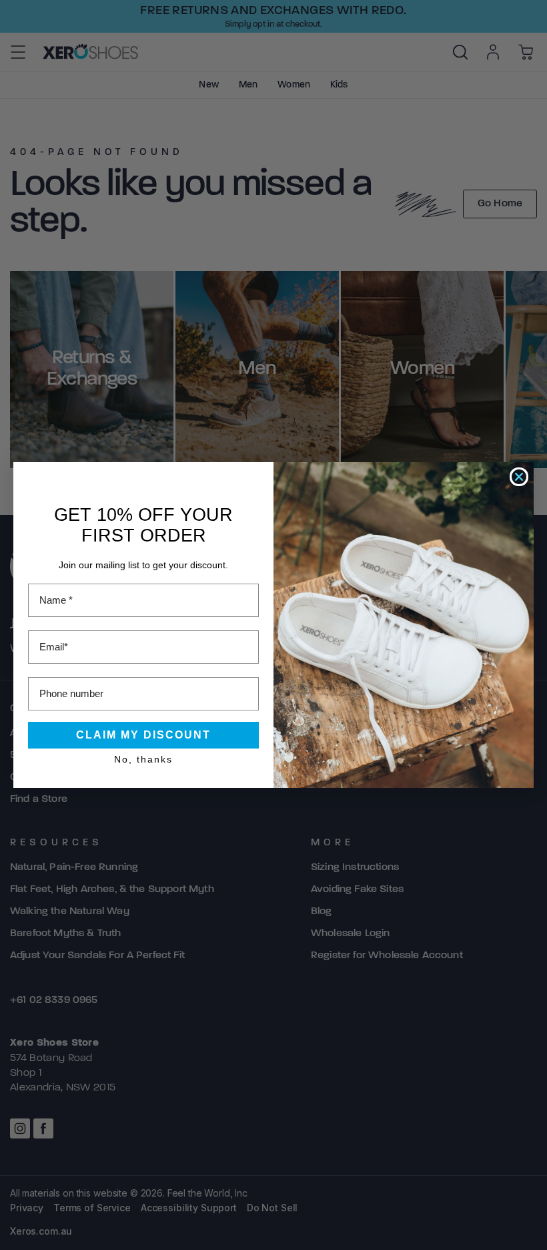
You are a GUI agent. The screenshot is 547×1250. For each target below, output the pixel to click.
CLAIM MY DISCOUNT (143, 735)
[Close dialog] (519, 477)
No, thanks (143, 759)
